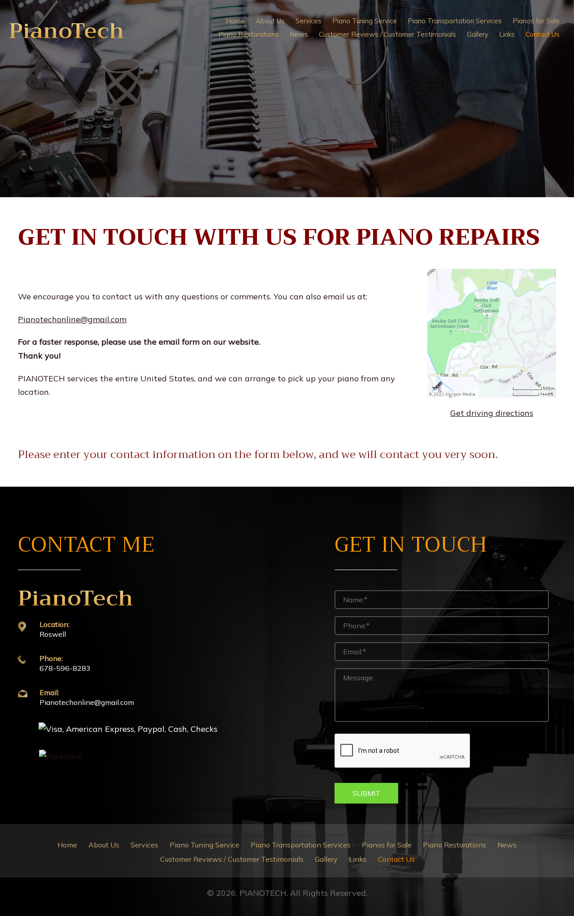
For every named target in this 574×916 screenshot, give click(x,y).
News (507, 844)
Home (67, 844)
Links (358, 859)
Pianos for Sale (387, 844)
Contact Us (396, 859)
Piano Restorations (454, 844)
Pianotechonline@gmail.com (86, 702)
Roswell (52, 634)
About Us (103, 844)
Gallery (326, 859)
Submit (366, 793)
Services (144, 844)
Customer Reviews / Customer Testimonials (232, 859)
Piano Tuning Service (204, 844)
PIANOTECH (263, 893)
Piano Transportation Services (301, 844)
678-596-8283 (65, 668)
